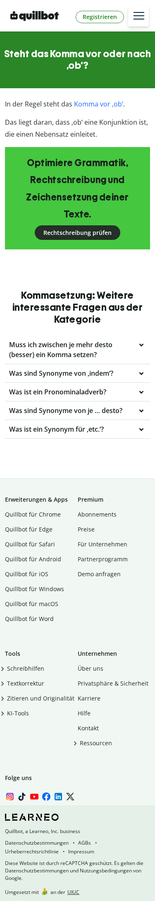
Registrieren (100, 17)
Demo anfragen (99, 574)
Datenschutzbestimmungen (37, 842)
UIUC (73, 892)
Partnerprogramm (103, 559)
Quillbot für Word (29, 619)
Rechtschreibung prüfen (77, 233)
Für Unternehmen (102, 544)
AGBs (84, 842)
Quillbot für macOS (31, 604)
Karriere (89, 698)
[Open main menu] (138, 16)
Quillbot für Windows (34, 589)
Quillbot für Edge (28, 529)
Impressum (81, 851)
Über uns (90, 668)
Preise (86, 529)
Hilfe (84, 713)
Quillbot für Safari (30, 544)
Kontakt (88, 728)
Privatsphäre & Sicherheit (113, 683)
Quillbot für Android (33, 559)
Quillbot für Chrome (33, 514)
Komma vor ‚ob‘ (98, 104)
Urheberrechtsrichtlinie (32, 851)
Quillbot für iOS (26, 574)
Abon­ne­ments (97, 514)
